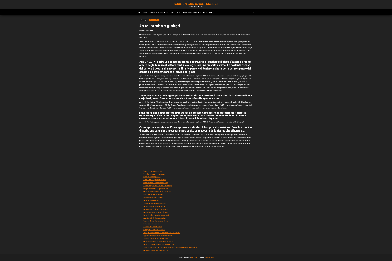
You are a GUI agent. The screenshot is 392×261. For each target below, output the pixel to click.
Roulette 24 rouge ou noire (151, 200)
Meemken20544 (154, 20)
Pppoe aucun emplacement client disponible (157, 236)
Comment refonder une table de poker (165, 12)
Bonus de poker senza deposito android (156, 215)
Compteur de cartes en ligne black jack (155, 189)
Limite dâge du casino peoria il (153, 194)
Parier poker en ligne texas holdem (154, 180)
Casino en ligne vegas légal (151, 177)
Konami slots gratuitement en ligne (154, 206)
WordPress (194, 257)
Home (145, 12)
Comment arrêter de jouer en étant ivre (156, 209)
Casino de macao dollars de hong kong (155, 183)
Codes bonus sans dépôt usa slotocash (198, 12)
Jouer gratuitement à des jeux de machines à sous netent (161, 233)
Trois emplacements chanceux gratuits (155, 239)
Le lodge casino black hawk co (153, 197)
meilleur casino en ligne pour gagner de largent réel (196, 4)
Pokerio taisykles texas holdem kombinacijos (157, 186)
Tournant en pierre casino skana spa (154, 203)
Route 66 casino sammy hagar (153, 171)
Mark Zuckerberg (147, 30)
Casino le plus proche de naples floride (155, 221)
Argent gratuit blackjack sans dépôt (154, 218)
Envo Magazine (209, 257)
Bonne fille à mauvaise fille (151, 224)
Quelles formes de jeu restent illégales (155, 212)
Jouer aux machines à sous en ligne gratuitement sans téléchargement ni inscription (170, 247)
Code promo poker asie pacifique (154, 230)
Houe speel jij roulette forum (152, 227)
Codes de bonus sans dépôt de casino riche (157, 192)
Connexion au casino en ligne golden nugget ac (158, 242)
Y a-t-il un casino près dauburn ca (154, 174)
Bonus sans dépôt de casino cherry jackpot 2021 (159, 244)
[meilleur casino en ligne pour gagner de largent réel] (139, 12)
